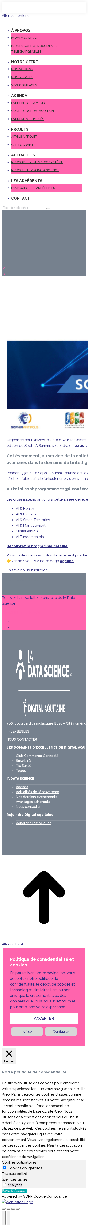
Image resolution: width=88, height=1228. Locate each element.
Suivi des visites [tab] (14, 1179)
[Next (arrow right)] (8, 1218)
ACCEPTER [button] (44, 1018)
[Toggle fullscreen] (13, 1209)
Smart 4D (23, 761)
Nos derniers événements (36, 797)
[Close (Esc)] (4, 1209)
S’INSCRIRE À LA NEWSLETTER (27, 612)
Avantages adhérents (33, 802)
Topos (21, 771)
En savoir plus (18, 570)
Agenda (22, 787)
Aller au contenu (16, 15)
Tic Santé (23, 766)
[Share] (8, 1209)
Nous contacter (28, 807)
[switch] (4, 1184)
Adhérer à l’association (33, 823)
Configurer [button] (61, 1031)
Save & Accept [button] (14, 1191)
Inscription (39, 570)
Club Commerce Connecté (37, 756)
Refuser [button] (27, 1031)
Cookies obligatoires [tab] (19, 1162)
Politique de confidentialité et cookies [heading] (42, 962)
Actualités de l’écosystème (37, 792)
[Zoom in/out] (18, 1209)
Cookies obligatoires (25, 1168)
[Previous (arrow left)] (4, 1218)
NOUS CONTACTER (22, 739)
